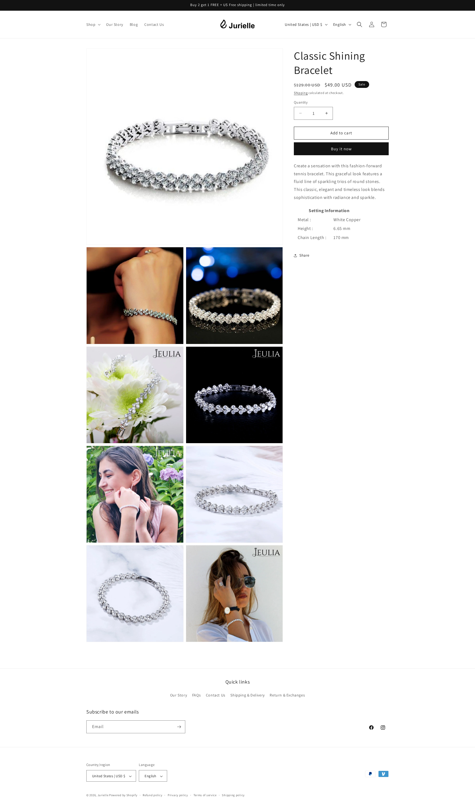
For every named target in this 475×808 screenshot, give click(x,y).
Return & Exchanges (287, 695)
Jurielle (103, 795)
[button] (93, 24)
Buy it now (341, 148)
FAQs (196, 695)
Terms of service (205, 795)
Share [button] (304, 255)
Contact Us (215, 695)
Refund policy (152, 795)
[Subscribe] (179, 726)
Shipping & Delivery (247, 695)
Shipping (301, 93)
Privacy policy (178, 795)
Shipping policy (233, 795)
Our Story (178, 695)
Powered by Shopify (123, 795)
